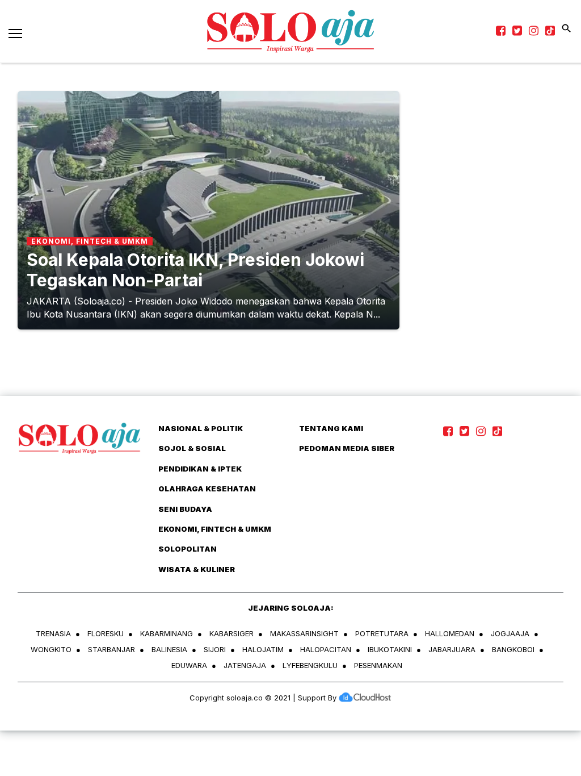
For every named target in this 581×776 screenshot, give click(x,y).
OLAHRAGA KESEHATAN (207, 488)
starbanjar (111, 649)
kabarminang (166, 633)
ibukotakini (390, 649)
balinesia (169, 649)
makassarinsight (304, 633)
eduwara (189, 665)
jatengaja (245, 665)
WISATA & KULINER (196, 569)
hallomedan (449, 633)
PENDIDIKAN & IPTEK (200, 468)
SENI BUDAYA (185, 509)
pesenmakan (378, 665)
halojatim (263, 649)
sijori (215, 649)
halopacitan (325, 649)
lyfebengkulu (310, 665)
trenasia (53, 633)
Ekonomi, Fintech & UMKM (214, 528)
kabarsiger (231, 633)
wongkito (51, 649)
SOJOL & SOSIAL (192, 448)
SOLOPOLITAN (187, 548)
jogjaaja (510, 633)
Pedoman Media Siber (346, 448)
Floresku (105, 633)
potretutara (382, 633)
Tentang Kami (331, 428)
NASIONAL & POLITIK (200, 428)
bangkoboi (513, 649)
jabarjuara (451, 649)
